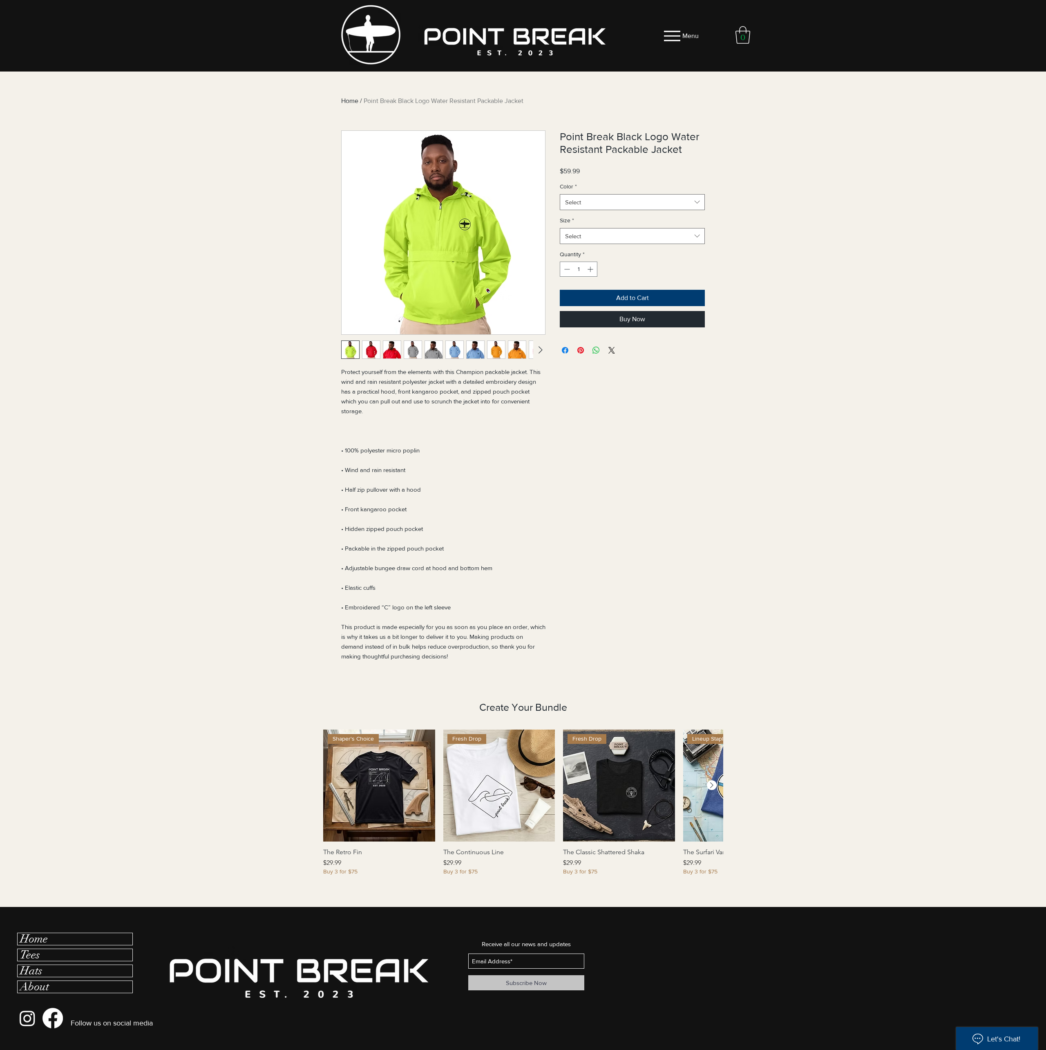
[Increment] (591, 269)
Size (567, 220)
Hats (31, 971)
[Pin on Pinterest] (581, 350)
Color (568, 186)
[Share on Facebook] (565, 350)
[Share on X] (612, 350)
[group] (523, 806)
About (34, 987)
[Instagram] (27, 1018)
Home (349, 100)
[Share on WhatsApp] (596, 350)
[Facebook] (52, 1018)
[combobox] (632, 202)
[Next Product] (712, 785)
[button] (742, 35)
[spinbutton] (578, 269)
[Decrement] (566, 269)
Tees (30, 955)
